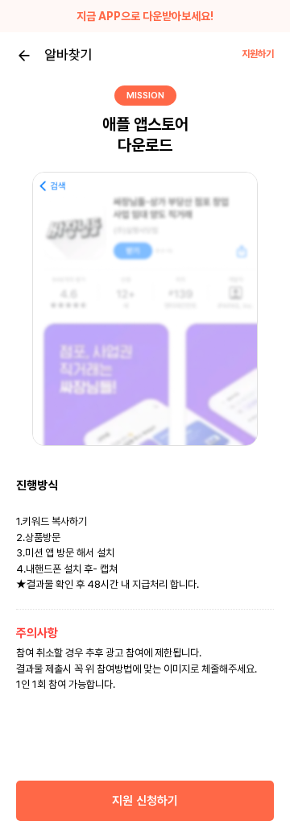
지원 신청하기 (145, 801)
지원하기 (258, 54)
